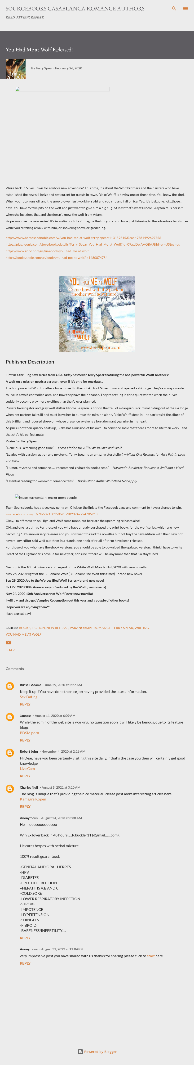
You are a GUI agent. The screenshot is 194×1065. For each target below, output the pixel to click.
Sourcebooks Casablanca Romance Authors (75, 8)
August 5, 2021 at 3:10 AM (61, 787)
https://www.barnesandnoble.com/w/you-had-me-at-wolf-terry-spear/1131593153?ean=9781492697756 (83, 238)
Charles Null (29, 787)
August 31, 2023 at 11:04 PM (62, 949)
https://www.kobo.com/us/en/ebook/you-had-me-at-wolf (47, 251)
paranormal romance (90, 628)
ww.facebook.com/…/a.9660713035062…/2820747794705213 (51, 514)
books (24, 628)
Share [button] (11, 650)
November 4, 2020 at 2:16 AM (63, 751)
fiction (38, 628)
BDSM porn (29, 732)
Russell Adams (30, 685)
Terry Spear (122, 628)
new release (57, 628)
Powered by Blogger (100, 1051)
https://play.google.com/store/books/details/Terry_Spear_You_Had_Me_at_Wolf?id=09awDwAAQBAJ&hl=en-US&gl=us (93, 244)
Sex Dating (28, 696)
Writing (142, 628)
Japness (25, 716)
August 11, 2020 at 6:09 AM (55, 716)
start (151, 955)
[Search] (174, 8)
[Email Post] (8, 644)
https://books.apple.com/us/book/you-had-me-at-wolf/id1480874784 (56, 258)
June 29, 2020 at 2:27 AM (63, 685)
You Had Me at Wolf (23, 634)
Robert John (29, 751)
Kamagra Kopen (33, 799)
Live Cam (27, 768)
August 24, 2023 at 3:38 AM (61, 818)
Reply (25, 704)
